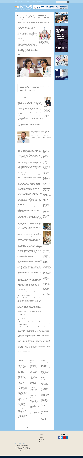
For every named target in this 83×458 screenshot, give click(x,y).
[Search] (68, 2)
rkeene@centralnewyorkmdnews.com (21, 443)
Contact (33, 1)
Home (16, 1)
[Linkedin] (67, 437)
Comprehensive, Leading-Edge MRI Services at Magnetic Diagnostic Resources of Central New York (34, 427)
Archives (20, 1)
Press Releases (40, 1)
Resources (27, 1)
